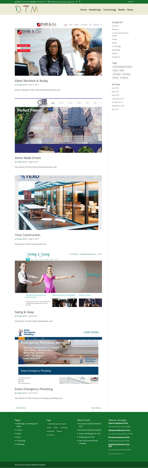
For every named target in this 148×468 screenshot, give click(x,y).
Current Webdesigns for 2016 (90, 433)
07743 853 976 (41, 2)
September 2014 (118, 106)
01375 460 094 (26, 2)
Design (114, 39)
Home (83, 10)
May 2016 (115, 95)
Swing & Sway (24, 312)
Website (115, 53)
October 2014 (117, 102)
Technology (109, 10)
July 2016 (115, 91)
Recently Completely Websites (90, 430)
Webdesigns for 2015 (87, 437)
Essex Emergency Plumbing (34, 389)
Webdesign (95, 10)
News (130, 10)
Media (121, 10)
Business (115, 29)
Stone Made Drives (28, 158)
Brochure (115, 26)
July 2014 (115, 109)
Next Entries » (97, 408)
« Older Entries (20, 408)
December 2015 (118, 99)
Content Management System (122, 67)
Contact (130, 2)
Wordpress (116, 57)
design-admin (22, 85)
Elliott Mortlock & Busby (31, 81)
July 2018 (115, 88)
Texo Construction (27, 235)
